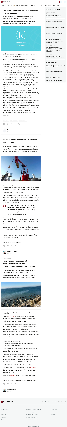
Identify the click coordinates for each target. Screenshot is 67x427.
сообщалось (9, 234)
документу (11, 316)
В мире (18, 242)
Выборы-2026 (9, 5)
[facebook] (52, 401)
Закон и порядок (45, 5)
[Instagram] (4, 124)
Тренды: (3, 5)
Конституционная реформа (22, 5)
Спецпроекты (33, 5)
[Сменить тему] (60, 2)
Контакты (53, 412)
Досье (38, 5)
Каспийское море (20, 380)
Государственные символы (32, 414)
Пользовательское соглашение (33, 409)
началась (12, 375)
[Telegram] (11, 124)
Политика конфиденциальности (33, 412)
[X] (19, 124)
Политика (3, 412)
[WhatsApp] (8, 124)
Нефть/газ (6, 120)
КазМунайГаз (23, 120)
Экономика (3, 417)
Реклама (53, 414)
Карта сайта (54, 409)
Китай (12, 242)
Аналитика (3, 414)
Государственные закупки (32, 419)
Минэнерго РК (31, 380)
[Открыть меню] (65, 2)
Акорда (57, 5)
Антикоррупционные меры (32, 417)
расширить (33, 367)
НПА (12, 380)
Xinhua (30, 153)
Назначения (52, 5)
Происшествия (4, 409)
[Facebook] (15, 124)
